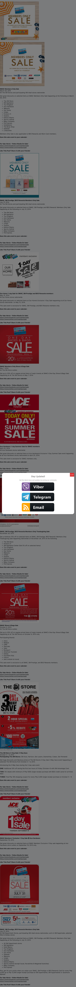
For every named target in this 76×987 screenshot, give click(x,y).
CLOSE (72, 474)
